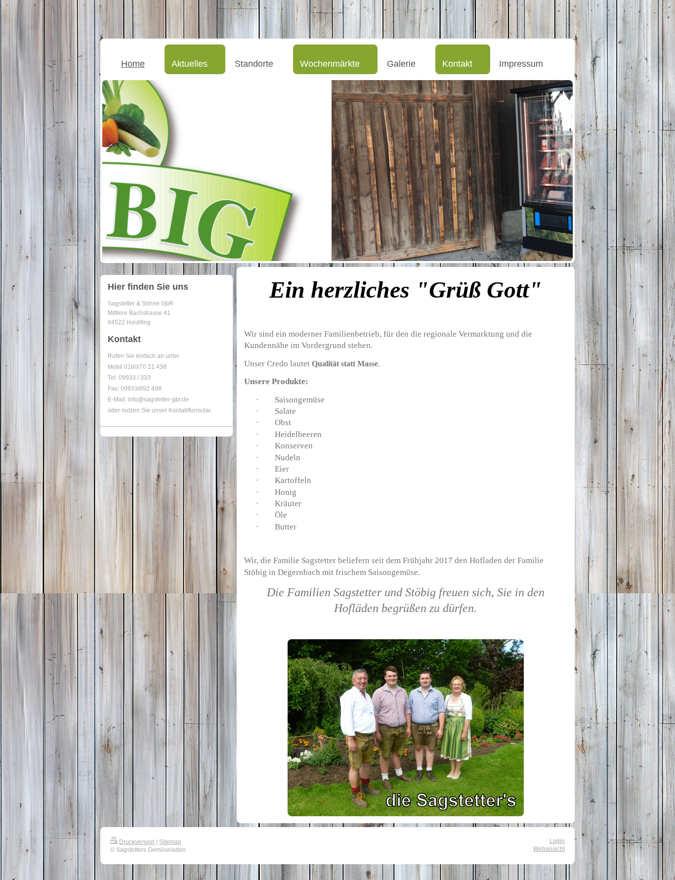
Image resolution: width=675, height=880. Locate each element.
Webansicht (549, 848)
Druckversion (137, 841)
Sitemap (170, 841)
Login (557, 840)
